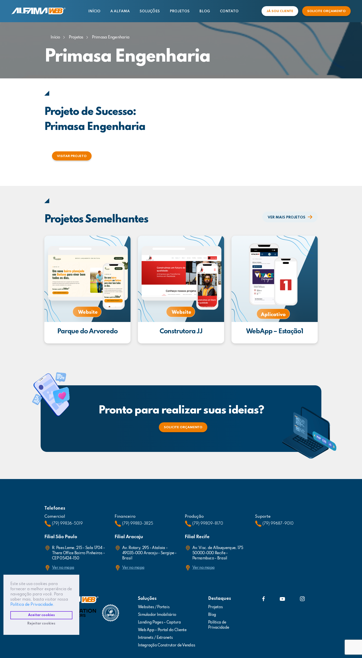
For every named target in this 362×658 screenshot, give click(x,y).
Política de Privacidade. (32, 605)
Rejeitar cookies (41, 623)
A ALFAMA (120, 11)
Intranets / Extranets (155, 638)
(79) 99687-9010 (278, 524)
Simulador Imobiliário (157, 615)
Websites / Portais (153, 607)
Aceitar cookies (41, 615)
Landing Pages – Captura (159, 622)
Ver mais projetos (286, 217)
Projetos (76, 37)
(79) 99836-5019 (67, 524)
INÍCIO (94, 11)
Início (55, 37)
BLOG (204, 11)
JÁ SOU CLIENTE (279, 11)
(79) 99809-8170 (207, 524)
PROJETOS (180, 11)
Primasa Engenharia (111, 37)
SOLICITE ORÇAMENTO (326, 11)
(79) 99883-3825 (137, 524)
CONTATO (229, 11)
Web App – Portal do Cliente (162, 630)
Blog (212, 615)
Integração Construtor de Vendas (166, 645)
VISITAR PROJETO (72, 156)
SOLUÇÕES (150, 11)
